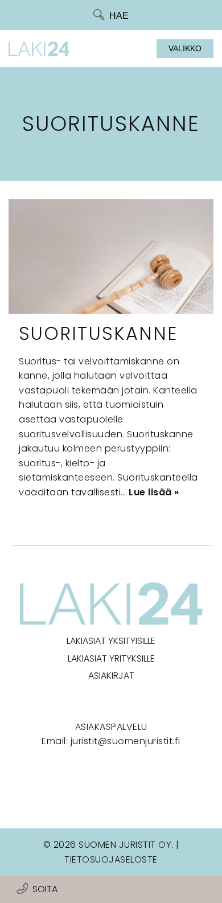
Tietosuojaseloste (111, 859)
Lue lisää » (154, 492)
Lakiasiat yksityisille (111, 640)
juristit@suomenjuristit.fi (125, 741)
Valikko (185, 48)
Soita (44, 889)
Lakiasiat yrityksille (111, 658)
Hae (119, 15)
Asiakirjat (111, 675)
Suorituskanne (98, 333)
